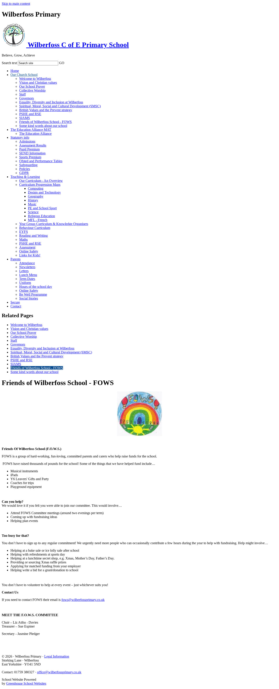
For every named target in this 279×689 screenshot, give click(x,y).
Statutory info (19, 137)
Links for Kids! (29, 255)
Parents (15, 259)
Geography (35, 196)
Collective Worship (32, 90)
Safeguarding (28, 165)
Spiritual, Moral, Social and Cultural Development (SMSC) (60, 106)
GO (61, 63)
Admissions (27, 141)
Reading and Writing (33, 235)
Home (14, 71)
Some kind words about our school (43, 126)
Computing (35, 188)
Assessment (27, 247)
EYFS (23, 232)
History (33, 200)
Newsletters (27, 267)
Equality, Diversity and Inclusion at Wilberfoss (51, 102)
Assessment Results (32, 145)
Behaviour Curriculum (34, 228)
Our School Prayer (32, 86)
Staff (22, 94)
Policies (24, 169)
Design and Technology (44, 192)
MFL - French (37, 220)
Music (32, 204)
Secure (15, 302)
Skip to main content (16, 3)
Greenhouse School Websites (26, 683)
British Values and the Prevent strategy (45, 110)
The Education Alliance (35, 133)
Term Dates (27, 279)
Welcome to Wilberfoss (35, 78)
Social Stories (28, 298)
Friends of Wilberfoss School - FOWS (45, 122)
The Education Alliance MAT (30, 129)
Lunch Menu (28, 275)
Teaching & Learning (25, 177)
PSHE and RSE (30, 114)
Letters (24, 271)
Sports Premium (30, 157)
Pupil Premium (29, 149)
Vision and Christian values (38, 82)
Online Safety (28, 251)
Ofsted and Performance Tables (40, 161)
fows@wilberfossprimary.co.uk (83, 600)
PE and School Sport (42, 208)
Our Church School (23, 75)
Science (33, 212)
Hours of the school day (35, 286)
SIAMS (24, 118)
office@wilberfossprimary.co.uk (59, 672)
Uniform (25, 283)
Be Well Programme (33, 294)
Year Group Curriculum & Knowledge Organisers (53, 224)
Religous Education (41, 216)
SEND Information (32, 153)
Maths (23, 239)
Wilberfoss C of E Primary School (77, 45)
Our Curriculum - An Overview (41, 180)
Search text (9, 63)
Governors (26, 98)
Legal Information (56, 656)
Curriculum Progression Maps (39, 184)
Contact (15, 306)
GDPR (24, 173)
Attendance (27, 263)
